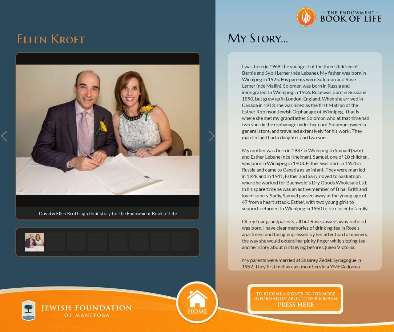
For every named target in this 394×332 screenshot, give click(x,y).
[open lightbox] (107, 130)
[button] (211, 136)
